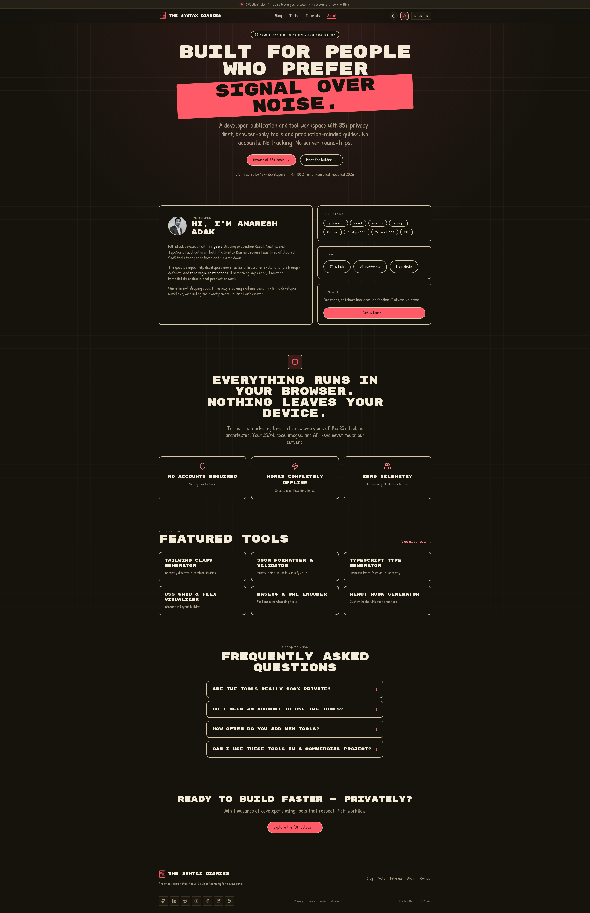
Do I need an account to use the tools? (295, 709)
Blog (278, 16)
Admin (335, 901)
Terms (311, 901)
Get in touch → (374, 313)
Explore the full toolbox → (295, 827)
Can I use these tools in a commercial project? (295, 749)
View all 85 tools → (416, 541)
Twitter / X (373, 266)
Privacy (299, 901)
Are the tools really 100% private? (295, 689)
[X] (185, 901)
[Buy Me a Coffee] (229, 901)
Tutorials (312, 16)
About (331, 16)
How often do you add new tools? (295, 729)
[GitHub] (163, 901)
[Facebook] (207, 901)
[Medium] (218, 901)
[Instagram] (196, 901)
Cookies (322, 901)
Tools (293, 16)
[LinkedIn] (174, 901)
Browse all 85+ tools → (271, 160)
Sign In (421, 16)
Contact (425, 878)
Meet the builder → (321, 160)
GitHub (339, 266)
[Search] (404, 16)
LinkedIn (406, 266)
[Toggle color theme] (394, 16)
